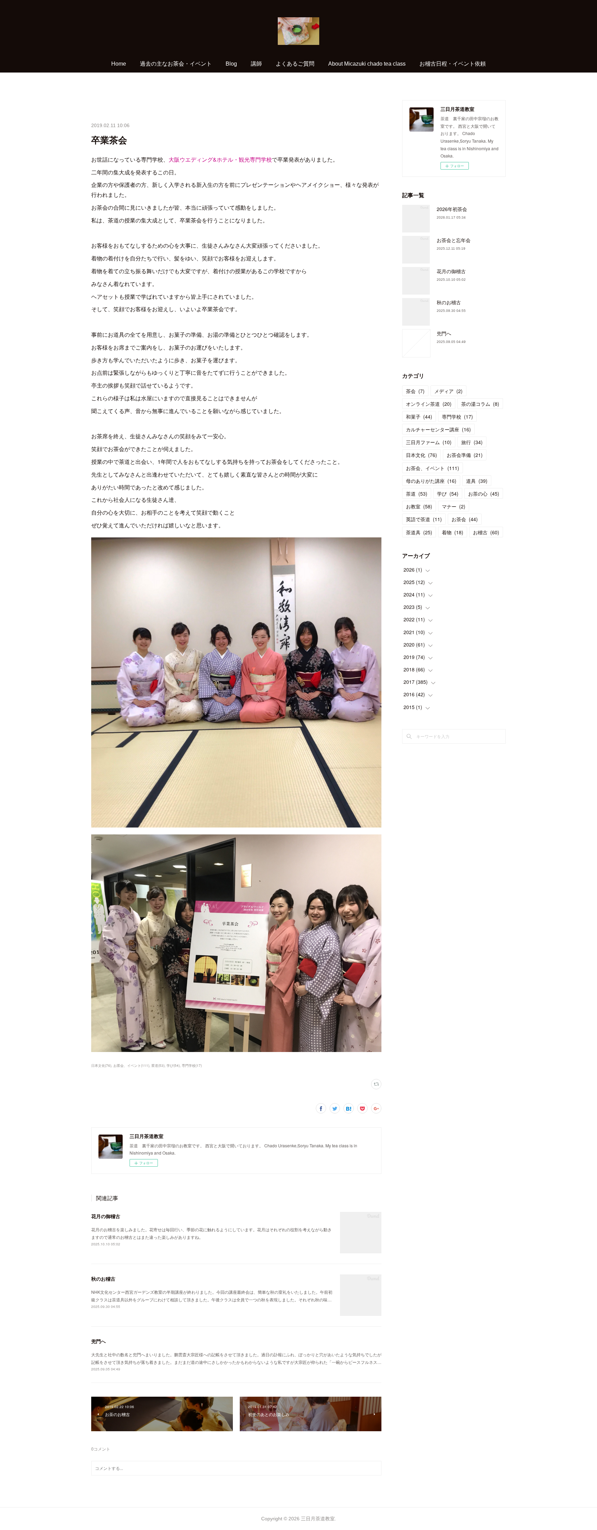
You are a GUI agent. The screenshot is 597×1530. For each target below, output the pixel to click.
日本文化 (421, 454)
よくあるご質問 (295, 64)
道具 (476, 480)
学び (447, 493)
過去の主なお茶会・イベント (176, 64)
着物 (452, 532)
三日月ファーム (429, 442)
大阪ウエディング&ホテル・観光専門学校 (220, 159)
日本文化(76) (101, 1065)
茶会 (415, 391)
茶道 (416, 493)
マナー (453, 506)
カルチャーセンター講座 (438, 429)
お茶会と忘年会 (454, 240)
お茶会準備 (465, 454)
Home (118, 64)
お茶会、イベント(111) (131, 1065)
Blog (231, 64)
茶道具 (419, 532)
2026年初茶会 (452, 208)
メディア (448, 391)
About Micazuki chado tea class (367, 64)
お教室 (419, 506)
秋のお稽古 (103, 1278)
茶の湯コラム (480, 403)
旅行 (472, 442)
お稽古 (486, 532)
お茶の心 (483, 493)
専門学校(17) (192, 1065)
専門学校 (457, 416)
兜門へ (98, 1341)
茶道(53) (157, 1065)
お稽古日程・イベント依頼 (452, 64)
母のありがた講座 (431, 480)
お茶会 (465, 519)
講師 (256, 64)
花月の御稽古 (105, 1216)
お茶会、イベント (432, 468)
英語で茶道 (424, 519)
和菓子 (419, 416)
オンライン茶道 (429, 403)
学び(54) (173, 1065)
